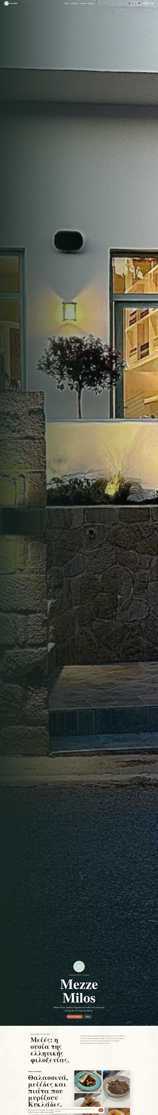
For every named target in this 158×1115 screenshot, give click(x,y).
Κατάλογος (74, 3)
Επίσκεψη (83, 3)
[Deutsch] (139, 3)
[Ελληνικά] (129, 3)
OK (101, 1110)
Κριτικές (91, 3)
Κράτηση (146, 3)
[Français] (136, 3)
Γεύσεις (66, 3)
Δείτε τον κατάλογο (74, 1017)
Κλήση (88, 1017)
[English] (132, 3)
